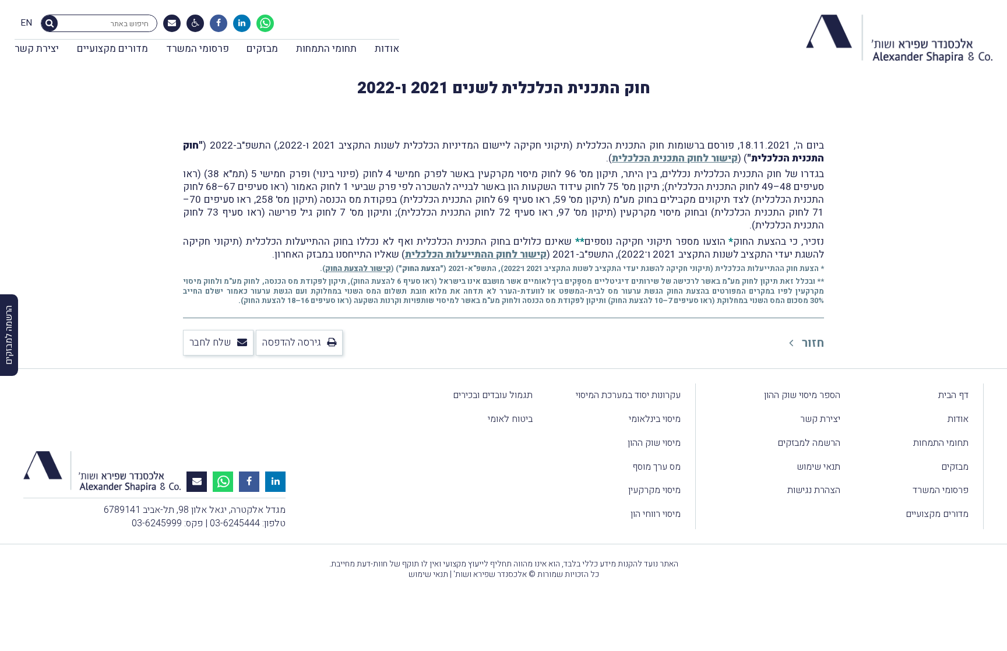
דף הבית (953, 395)
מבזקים (262, 48)
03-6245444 (235, 523)
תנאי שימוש (818, 467)
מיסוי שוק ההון (654, 443)
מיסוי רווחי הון (656, 514)
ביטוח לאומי (510, 419)
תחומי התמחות (326, 48)
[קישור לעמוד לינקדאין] (241, 23)
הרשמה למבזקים (808, 443)
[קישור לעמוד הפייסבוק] (218, 23)
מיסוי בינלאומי (655, 419)
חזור (811, 343)
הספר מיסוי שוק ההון (802, 395)
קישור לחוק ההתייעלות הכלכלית (476, 254)
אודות (387, 48)
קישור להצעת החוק (358, 268)
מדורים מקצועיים (112, 48)
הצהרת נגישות (813, 490)
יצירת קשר (37, 48)
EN (26, 23)
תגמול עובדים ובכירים (493, 395)
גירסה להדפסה (291, 342)
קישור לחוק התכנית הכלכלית (675, 158)
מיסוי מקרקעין (654, 490)
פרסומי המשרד (197, 48)
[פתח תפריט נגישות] (195, 23)
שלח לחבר (210, 342)
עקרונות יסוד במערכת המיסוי (628, 395)
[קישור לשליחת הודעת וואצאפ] (265, 23)
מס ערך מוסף (656, 467)
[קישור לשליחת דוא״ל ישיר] (172, 23)
